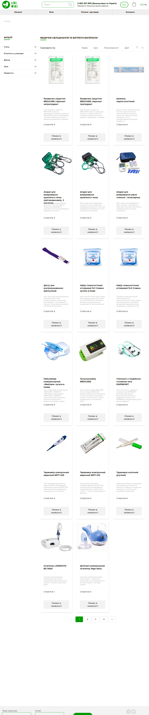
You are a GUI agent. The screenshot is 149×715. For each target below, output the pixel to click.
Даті (127, 47)
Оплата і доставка (90, 12)
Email (38, 710)
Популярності (111, 47)
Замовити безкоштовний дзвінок (93, 6)
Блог (51, 12)
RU (146, 5)
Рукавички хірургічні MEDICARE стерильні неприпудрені (54, 101)
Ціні (96, 47)
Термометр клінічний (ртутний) (127, 474)
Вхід (124, 5)
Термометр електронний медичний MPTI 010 (92, 474)
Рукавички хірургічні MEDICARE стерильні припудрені (91, 101)
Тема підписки (9, 710)
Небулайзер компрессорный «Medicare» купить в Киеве (54, 382)
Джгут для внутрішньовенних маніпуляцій (53, 288)
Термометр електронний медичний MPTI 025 (56, 474)
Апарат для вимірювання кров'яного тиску (89, 195)
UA (141, 4)
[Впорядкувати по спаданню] (142, 48)
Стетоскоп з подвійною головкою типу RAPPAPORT (128, 382)
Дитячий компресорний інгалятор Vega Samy (92, 567)
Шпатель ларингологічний (125, 100)
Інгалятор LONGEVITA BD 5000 (55, 567)
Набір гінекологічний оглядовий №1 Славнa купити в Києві (92, 288)
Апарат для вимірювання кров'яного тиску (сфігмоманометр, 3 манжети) (54, 195)
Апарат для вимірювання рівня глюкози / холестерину (128, 195)
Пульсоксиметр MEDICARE (88, 380)
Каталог (18, 12)
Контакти (130, 12)
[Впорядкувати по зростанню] (137, 48)
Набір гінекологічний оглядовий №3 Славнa (128, 287)
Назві (85, 47)
